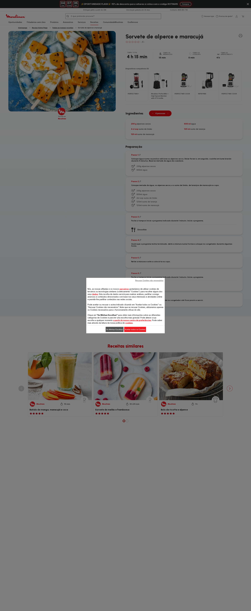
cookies (129, 323)
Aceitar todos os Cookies (135, 329)
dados (95, 294)
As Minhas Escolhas (114, 329)
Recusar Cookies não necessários (149, 280)
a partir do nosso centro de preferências (132, 320)
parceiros (124, 289)
